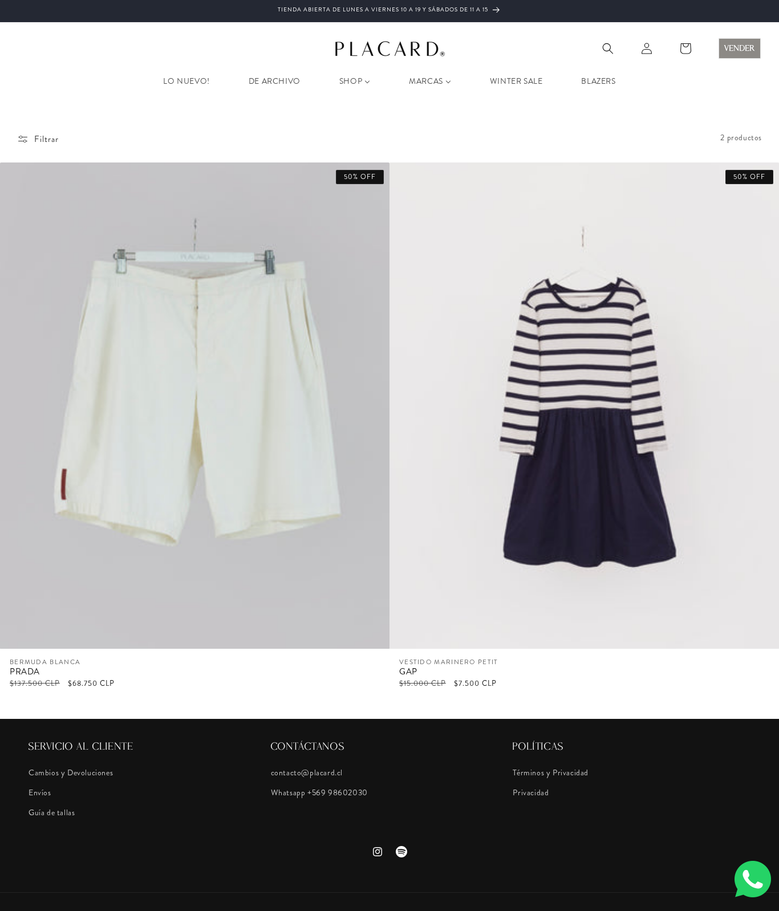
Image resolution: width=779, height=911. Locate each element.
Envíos (40, 792)
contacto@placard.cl (307, 772)
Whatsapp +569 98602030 (319, 792)
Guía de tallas (52, 812)
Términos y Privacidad (551, 772)
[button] (607, 48)
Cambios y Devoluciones (71, 772)
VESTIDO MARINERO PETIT (448, 662)
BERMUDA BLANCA (45, 662)
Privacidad (531, 792)
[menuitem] (186, 81)
